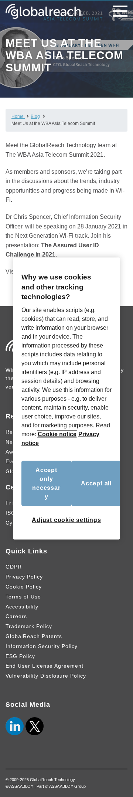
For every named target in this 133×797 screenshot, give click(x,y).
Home (18, 116)
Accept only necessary (46, 483)
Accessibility (22, 607)
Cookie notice (57, 434)
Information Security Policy (42, 646)
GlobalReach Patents (34, 636)
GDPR (14, 567)
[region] (66, 399)
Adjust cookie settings (66, 519)
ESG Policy (20, 656)
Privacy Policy (24, 577)
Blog (35, 116)
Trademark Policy (29, 626)
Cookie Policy (24, 587)
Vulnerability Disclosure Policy (46, 676)
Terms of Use (23, 597)
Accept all (96, 483)
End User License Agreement (44, 666)
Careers (16, 616)
